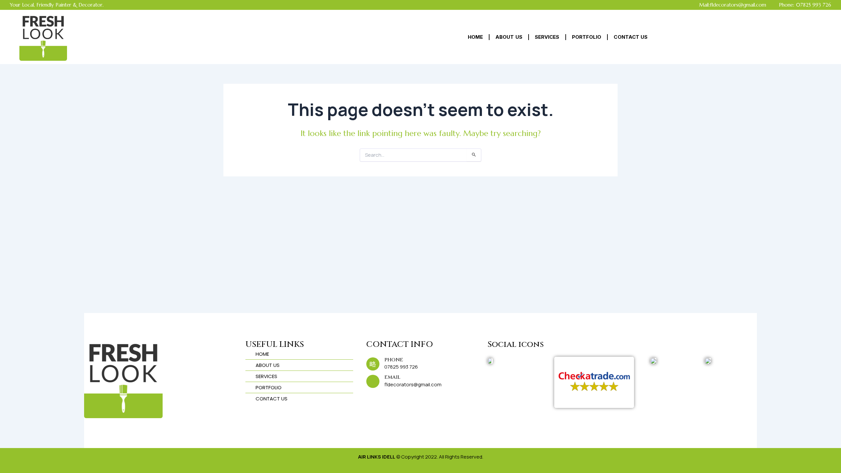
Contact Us (631, 37)
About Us (508, 37)
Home (475, 37)
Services (547, 37)
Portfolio (587, 37)
